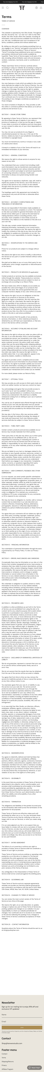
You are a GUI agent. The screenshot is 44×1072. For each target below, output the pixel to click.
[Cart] (41, 7)
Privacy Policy (32, 1031)
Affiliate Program (7, 1069)
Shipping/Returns (8, 1061)
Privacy (4, 1065)
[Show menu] (3, 7)
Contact (4, 1054)
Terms (4, 1058)
